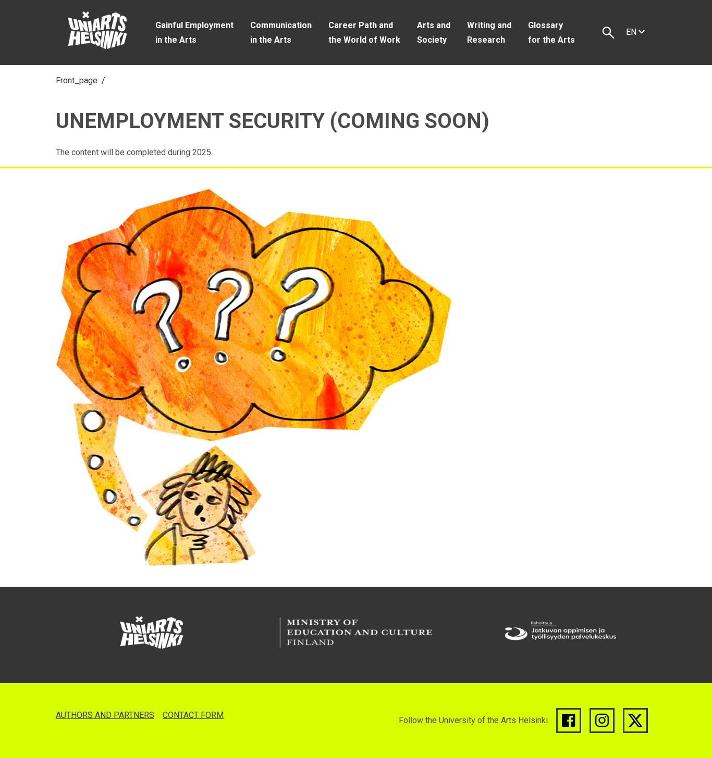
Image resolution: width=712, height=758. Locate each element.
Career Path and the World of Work (364, 32)
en (632, 32)
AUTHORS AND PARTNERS (105, 715)
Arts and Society (433, 32)
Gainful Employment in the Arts (194, 32)
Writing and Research (489, 32)
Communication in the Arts (281, 32)
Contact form (193, 715)
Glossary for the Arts (551, 32)
